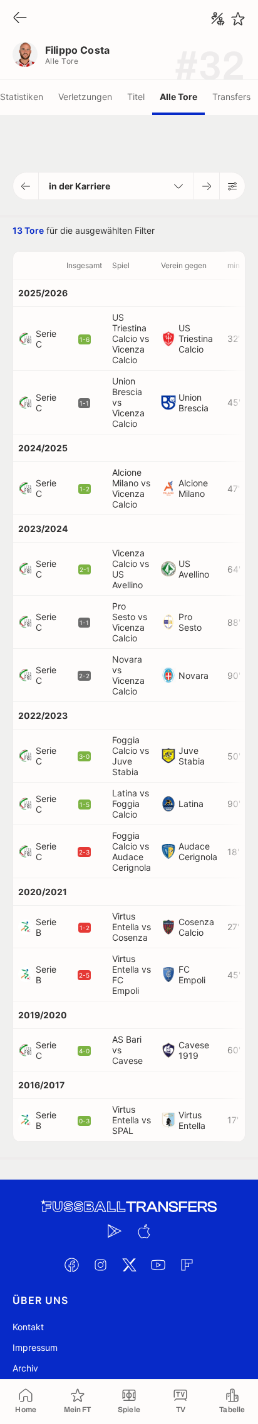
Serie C (46, 338)
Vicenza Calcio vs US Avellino (130, 569)
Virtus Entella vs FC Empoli (131, 974)
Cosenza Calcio (196, 927)
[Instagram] (100, 1264)
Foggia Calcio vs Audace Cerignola (131, 851)
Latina (191, 803)
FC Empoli (191, 974)
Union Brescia (193, 402)
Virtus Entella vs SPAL (131, 1120)
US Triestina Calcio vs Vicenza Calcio (130, 338)
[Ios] (143, 1230)
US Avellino (193, 568)
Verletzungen (85, 96)
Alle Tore (178, 96)
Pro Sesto (190, 622)
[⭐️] (237, 18)
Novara (193, 675)
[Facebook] (71, 1264)
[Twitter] (129, 1264)
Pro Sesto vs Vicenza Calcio (129, 622)
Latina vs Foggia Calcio (130, 804)
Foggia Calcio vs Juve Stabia (130, 756)
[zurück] (20, 18)
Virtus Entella (191, 1120)
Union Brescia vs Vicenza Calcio (128, 402)
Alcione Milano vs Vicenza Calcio (131, 488)
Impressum (35, 1347)
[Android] (114, 1230)
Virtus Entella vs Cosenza (131, 927)
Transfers (231, 96)
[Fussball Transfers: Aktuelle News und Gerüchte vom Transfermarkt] (129, 1207)
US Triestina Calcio (195, 338)
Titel (136, 96)
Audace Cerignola (197, 851)
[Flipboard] (186, 1264)
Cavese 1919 (193, 1050)
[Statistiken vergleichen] (217, 18)
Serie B (46, 927)
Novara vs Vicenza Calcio (128, 675)
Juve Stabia (191, 755)
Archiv (25, 1368)
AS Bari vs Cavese (127, 1050)
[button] (26, 186)
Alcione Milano (193, 488)
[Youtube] (157, 1264)
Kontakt (28, 1326)
